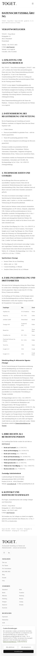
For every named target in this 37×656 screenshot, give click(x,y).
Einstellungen (18, 651)
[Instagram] (4, 553)
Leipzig (21, 601)
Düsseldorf (5, 589)
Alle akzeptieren (26, 647)
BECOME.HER (6, 571)
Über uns (4, 562)
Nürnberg (4, 598)
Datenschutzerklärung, (10, 642)
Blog (3, 574)
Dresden (21, 604)
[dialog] (18, 640)
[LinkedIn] (9, 553)
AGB (3, 622)
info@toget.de (10, 47)
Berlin (3, 592)
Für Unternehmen (6, 568)
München (4, 595)
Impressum (5, 616)
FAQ (3, 580)
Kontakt (4, 577)
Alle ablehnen (10, 647)
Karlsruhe (4, 607)
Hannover (4, 604)
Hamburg (21, 595)
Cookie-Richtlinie (22, 642)
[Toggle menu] (33, 3)
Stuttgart (4, 601)
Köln (20, 589)
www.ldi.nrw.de (11, 484)
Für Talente (5, 565)
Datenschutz (5, 619)
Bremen (21, 598)
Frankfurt (21, 592)
